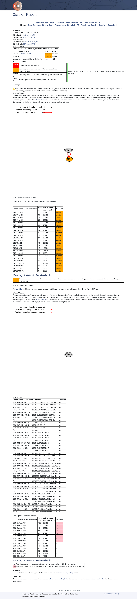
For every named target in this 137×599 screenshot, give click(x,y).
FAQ (81, 22)
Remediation (60, 25)
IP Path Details (40, 100)
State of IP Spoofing (65, 573)
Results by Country (89, 25)
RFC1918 (22, 54)
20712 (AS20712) (29, 37)
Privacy (116, 594)
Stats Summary (34, 25)
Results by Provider (106, 25)
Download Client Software (67, 22)
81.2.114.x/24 (30, 35)
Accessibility (108, 594)
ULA (29, 54)
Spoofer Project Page (45, 22)
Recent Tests (47, 25)
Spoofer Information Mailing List (55, 579)
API (86, 22)
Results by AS (73, 25)
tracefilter (19, 289)
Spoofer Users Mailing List (95, 579)
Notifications (94, 22)
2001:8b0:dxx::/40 (31, 42)
